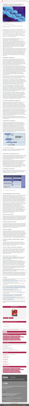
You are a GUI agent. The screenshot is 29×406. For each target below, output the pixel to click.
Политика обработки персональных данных (13, 379)
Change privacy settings (21, 379)
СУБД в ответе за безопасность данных (8, 348)
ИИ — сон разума (5, 346)
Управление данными (9, 397)
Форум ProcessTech (5, 359)
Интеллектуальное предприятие (16, 398)
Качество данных (8, 398)
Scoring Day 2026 (5, 361)
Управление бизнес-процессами (7, 399)
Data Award (4, 397)
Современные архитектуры (6, 369)
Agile (20, 372)
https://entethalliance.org (20, 292)
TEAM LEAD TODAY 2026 (6, 356)
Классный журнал (5, 395)
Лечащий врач (10, 394)
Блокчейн (15, 372)
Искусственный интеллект (6, 371)
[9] (24, 275)
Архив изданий (5, 379)
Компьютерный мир (6, 393)
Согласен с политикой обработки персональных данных (12, 329)
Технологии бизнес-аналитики (18, 397)
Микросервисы (12, 370)
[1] (9, 43)
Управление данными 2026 (6, 363)
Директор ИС (4, 394)
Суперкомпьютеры (12, 368)
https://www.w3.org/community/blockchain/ (9, 297)
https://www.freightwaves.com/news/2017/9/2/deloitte (10, 280)
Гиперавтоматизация (5, 372)
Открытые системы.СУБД (15, 393)
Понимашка (12, 395)
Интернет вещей (12, 371)
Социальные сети (18, 368)
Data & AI (3, 398)
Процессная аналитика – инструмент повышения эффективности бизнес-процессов (14, 344)
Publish (15, 394)
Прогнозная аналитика (21, 369)
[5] (10, 259)
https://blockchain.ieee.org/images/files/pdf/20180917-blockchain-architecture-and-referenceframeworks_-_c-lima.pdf (14, 287)
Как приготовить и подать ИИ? (7, 345)
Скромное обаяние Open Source (7, 347)
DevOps (18, 372)
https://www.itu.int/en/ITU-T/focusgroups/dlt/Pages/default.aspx (12, 295)
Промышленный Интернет (14, 369)
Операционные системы (6, 370)
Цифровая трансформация (6, 368)
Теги (2, 379)
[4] (13, 212)
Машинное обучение (16, 370)
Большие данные (11, 372)
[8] (15, 270)
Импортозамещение (17, 371)
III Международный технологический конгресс (9, 354)
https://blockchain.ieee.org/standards (8, 289)
